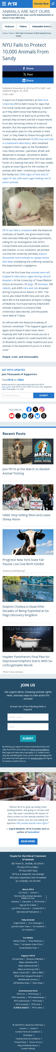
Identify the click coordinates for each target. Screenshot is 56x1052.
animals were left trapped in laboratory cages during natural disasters (26, 276)
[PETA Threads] (43, 416)
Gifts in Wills (37, 972)
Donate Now (17, 959)
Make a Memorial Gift (28, 966)
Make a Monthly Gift (28, 962)
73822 (20, 379)
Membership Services (28, 979)
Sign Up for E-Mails (28, 905)
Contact (33, 1028)
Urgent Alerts (19, 923)
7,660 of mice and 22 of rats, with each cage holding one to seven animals (26, 178)
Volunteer (26, 901)
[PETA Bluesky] (37, 416)
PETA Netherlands (36, 997)
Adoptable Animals (42, 26)
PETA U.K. (21, 994)
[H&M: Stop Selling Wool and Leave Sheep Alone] (28, 505)
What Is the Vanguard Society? (27, 976)
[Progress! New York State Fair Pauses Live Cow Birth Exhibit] (28, 551)
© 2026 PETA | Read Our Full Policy (28, 1025)
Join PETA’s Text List (20, 908)
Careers (33, 892)
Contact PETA (38, 908)
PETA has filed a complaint (17, 230)
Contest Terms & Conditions (27, 1032)
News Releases (36, 941)
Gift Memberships (21, 983)
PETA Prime (39, 901)
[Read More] (28, 809)
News (11, 33)
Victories (15, 901)
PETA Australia (22, 1004)
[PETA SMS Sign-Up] (18, 416)
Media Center (19, 941)
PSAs (16, 944)
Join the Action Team (21, 926)
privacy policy (37, 758)
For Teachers (28, 930)
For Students (38, 926)
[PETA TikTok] (31, 416)
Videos (23, 26)
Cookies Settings (28, 1048)
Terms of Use (35, 1042)
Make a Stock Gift (21, 972)
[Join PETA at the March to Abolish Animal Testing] (28, 460)
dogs (30, 284)
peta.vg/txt (6, 387)
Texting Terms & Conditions (28, 1039)
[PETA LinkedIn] (24, 416)
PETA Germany (18, 997)
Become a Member (35, 959)
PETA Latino (37, 1008)
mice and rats (30, 288)
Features (9, 26)
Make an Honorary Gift (28, 969)
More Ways (38, 983)
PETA (10, 379)
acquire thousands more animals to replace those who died (25, 257)
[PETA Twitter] (35, 409)
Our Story (23, 892)
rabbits (6, 288)
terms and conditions (39, 749)
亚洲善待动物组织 (21, 1008)
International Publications (28, 912)
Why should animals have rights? (33, 823)
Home (5, 33)
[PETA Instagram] (42, 409)
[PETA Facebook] (29, 409)
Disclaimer (28, 1035)
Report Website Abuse (28, 1045)
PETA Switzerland (22, 1001)
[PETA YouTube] (11, 416)
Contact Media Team (28, 948)
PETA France (33, 994)
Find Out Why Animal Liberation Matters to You (28, 897)
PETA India (37, 1001)
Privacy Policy (20, 1042)
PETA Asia (36, 1004)
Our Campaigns (35, 923)
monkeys (43, 284)
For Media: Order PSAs (32, 944)
